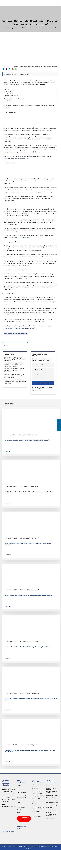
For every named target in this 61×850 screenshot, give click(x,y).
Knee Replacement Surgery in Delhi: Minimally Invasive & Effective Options (28, 440)
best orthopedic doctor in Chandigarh (16, 333)
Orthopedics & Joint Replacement (32, 66)
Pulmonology (35, 803)
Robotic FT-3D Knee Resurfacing (51, 785)
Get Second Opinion (21, 792)
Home (7, 28)
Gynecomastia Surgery (51, 805)
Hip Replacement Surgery (52, 802)
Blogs (12, 28)
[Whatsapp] (16, 69)
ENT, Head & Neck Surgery (38, 791)
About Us (19, 785)
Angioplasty (49, 807)
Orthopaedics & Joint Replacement (36, 785)
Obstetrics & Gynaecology (38, 793)
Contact (19, 809)
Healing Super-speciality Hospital (31, 846)
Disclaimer (40, 390)
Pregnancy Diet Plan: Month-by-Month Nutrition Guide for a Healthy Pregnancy (15, 381)
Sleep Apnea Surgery (51, 797)
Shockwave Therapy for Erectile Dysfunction (51, 815)
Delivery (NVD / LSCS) (51, 812)
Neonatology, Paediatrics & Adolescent (38, 808)
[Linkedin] (10, 69)
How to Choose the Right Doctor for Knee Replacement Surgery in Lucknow (28, 595)
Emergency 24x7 (25, 818)
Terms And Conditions (22, 807)
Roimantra (28, 848)
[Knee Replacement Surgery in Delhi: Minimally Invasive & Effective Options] (19, 420)
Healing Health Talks (21, 797)
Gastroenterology (36, 798)
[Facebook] (4, 69)
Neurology (34, 805)
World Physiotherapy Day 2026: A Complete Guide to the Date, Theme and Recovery (14, 364)
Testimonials (20, 800)
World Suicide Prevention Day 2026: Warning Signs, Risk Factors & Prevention (15, 359)
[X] (7, 69)
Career (18, 802)
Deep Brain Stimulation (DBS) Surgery (51, 792)
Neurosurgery (35, 788)
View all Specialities (36, 816)
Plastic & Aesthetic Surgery (38, 795)
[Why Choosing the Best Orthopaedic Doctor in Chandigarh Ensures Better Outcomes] (19, 524)
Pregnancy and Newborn (50, 66)
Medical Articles (18, 66)
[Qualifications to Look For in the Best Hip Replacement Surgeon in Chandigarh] (19, 472)
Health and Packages (22, 795)
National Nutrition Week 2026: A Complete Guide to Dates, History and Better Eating (14, 376)
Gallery (18, 787)
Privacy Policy (43, 388)
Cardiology (34, 800)
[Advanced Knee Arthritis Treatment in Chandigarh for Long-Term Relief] (19, 627)
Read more (8, 451)
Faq (18, 790)
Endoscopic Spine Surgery (52, 795)
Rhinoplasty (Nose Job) (51, 809)
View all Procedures (50, 818)
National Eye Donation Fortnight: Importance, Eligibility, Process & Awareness (14, 370)
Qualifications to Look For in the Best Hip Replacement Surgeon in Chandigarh (29, 492)
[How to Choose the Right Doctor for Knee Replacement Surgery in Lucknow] (19, 575)
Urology (33, 814)
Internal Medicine (35, 811)
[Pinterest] (13, 69)
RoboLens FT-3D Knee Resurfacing (51, 789)
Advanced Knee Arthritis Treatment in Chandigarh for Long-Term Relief (27, 647)
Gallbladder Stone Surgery (52, 800)
